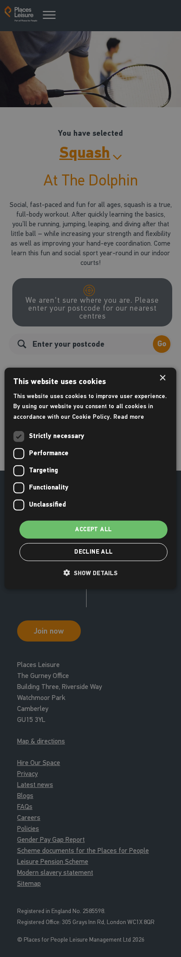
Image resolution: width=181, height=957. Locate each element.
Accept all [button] (93, 529)
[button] (90, 573)
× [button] (162, 378)
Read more (128, 416)
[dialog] (90, 478)
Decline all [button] (93, 551)
